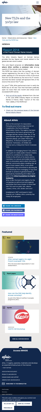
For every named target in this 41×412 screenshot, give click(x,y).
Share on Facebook (14, 210)
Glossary (4, 392)
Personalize (8, 408)
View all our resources (20, 339)
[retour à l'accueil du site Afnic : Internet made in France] (20, 358)
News (30, 38)
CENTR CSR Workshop (16, 329)
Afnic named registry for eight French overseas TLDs (19, 260)
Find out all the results (14, 96)
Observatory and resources (17, 38)
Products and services (9, 374)
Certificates (5, 389)
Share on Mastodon (14, 215)
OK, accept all (9, 403)
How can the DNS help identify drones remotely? (19, 294)
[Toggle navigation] (37, 2)
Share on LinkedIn (13, 206)
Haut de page (7, 368)
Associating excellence (9, 371)
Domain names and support (10, 377)
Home (4, 38)
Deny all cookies (24, 403)
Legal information (7, 394)
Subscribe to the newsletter (16, 384)
